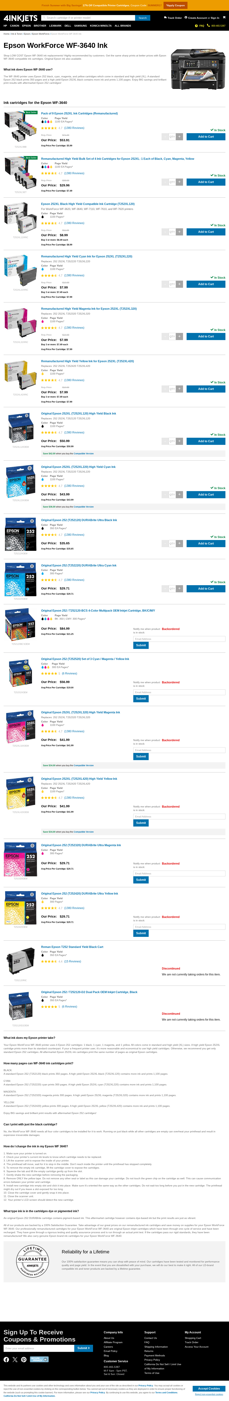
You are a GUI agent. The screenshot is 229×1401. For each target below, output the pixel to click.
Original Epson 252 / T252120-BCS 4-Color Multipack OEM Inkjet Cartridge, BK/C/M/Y (98, 610)
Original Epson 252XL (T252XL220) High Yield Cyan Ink (78, 466)
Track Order (175, 17)
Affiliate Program (113, 1342)
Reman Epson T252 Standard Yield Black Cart (72, 946)
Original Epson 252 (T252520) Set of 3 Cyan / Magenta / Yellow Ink (85, 659)
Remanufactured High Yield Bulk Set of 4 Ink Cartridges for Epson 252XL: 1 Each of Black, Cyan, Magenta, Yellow (117, 158)
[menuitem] (5, 26)
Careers (108, 1346)
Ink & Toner (17, 34)
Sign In (215, 17)
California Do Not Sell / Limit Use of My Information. (29, 1396)
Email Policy (110, 1351)
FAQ (201, 25)
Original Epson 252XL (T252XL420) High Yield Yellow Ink (79, 778)
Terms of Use (151, 1373)
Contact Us (150, 1338)
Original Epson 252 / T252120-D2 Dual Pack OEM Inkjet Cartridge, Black (89, 992)
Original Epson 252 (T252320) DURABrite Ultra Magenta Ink (81, 845)
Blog (106, 1355)
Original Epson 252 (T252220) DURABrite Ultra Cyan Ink (78, 565)
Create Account (198, 17)
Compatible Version (84, 453)
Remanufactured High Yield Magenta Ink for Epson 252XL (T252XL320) (89, 308)
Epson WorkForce (41, 34)
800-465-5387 (218, 25)
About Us (109, 1338)
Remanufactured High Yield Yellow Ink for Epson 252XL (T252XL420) (87, 361)
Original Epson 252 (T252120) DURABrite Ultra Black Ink (79, 520)
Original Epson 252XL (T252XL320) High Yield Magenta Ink (80, 712)
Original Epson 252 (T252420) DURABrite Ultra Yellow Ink (79, 893)
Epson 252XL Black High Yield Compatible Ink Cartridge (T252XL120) (88, 203)
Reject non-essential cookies (209, 1394)
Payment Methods (154, 1355)
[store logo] (21, 18)
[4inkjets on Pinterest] (23, 1360)
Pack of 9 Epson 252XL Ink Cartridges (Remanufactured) (79, 113)
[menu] (114, 26)
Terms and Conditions (166, 1392)
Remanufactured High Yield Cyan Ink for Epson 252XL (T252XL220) (86, 256)
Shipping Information (156, 1346)
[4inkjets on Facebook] (6, 1360)
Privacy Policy (152, 1359)
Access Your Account (196, 1346)
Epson (27, 34)
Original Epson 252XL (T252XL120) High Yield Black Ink (78, 413)
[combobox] (95, 18)
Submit (141, 645)
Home (7, 34)
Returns (148, 1351)
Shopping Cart (193, 1338)
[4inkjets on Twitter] (15, 1360)
